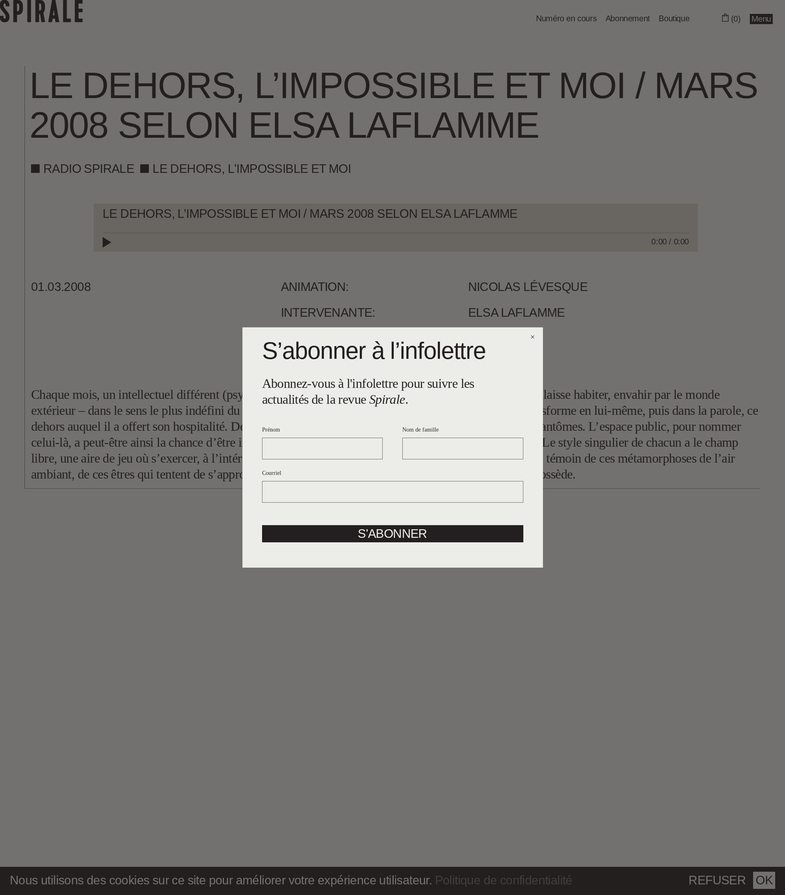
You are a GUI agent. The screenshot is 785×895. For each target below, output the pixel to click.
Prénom (271, 430)
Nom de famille (420, 430)
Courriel (271, 473)
